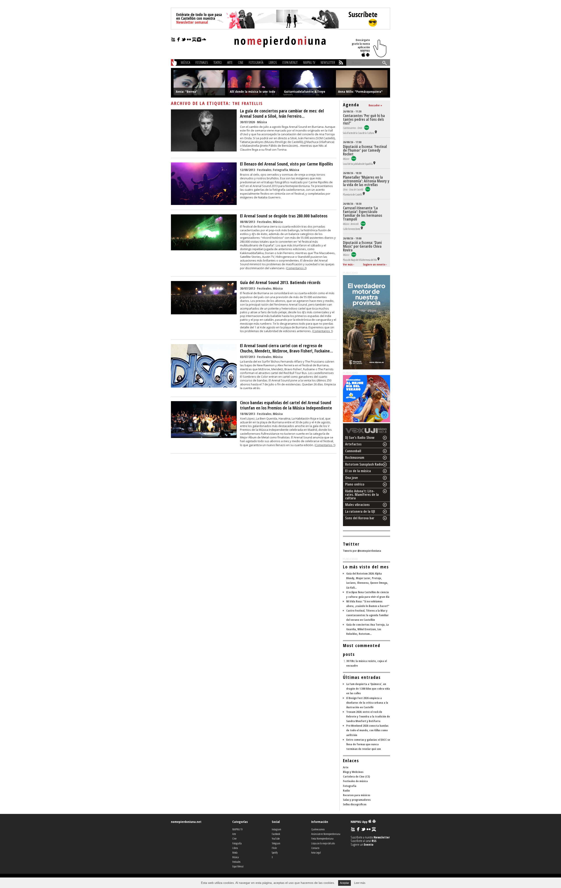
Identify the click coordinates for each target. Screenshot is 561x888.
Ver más (348, 264)
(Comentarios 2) (296, 268)
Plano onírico (354, 484)
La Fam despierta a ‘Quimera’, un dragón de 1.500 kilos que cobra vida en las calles (368, 688)
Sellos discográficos (354, 804)
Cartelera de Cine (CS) (356, 776)
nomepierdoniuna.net (186, 821)
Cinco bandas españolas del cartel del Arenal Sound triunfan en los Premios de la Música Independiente (286, 405)
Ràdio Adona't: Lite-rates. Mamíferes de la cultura (362, 494)
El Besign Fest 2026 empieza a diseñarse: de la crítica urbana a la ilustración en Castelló (367, 702)
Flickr (274, 848)
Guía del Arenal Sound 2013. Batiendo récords (280, 282)
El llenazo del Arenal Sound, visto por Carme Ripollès (286, 164)
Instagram (276, 829)
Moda (235, 852)
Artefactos (353, 444)
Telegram (276, 843)
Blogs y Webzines (353, 772)
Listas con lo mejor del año (323, 843)
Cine (240, 62)
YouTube (276, 838)
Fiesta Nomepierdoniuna (322, 838)
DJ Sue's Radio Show (360, 437)
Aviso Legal (316, 852)
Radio (346, 790)
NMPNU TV (309, 62)
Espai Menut (290, 62)
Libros (273, 62)
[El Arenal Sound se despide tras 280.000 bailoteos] (204, 249)
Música (185, 62)
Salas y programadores (357, 800)
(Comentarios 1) (322, 331)
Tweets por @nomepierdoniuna (362, 551)
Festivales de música (355, 781)
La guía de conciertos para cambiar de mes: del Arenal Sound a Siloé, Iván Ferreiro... (282, 113)
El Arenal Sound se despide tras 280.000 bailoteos (283, 216)
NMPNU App (359, 821)
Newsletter (328, 62)
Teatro (217, 62)
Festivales (201, 62)
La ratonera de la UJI (360, 511)
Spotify (275, 852)
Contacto (315, 848)
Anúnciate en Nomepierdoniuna (325, 834)
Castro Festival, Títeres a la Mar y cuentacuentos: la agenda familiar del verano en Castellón (367, 615)
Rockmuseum (354, 457)
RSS (374, 840)
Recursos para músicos (356, 795)
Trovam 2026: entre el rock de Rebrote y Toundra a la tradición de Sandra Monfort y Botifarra (368, 716)
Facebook (276, 834)
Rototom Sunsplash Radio (364, 464)
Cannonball (353, 450)
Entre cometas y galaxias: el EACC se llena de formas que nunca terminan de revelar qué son (368, 744)
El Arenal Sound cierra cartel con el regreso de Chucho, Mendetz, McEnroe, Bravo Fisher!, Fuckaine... (286, 348)
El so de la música (358, 470)
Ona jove (351, 477)
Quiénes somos (318, 829)
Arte (230, 62)
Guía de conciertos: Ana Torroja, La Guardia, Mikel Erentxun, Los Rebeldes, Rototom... (367, 629)
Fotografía (256, 62)
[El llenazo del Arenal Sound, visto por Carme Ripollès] (204, 203)
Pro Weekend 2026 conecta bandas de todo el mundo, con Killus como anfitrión (367, 730)
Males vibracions (357, 504)
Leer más (359, 882)
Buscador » (375, 105)
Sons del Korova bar (359, 518)
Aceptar (344, 882)
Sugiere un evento (374, 264)
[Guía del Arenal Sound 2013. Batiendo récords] (204, 313)
